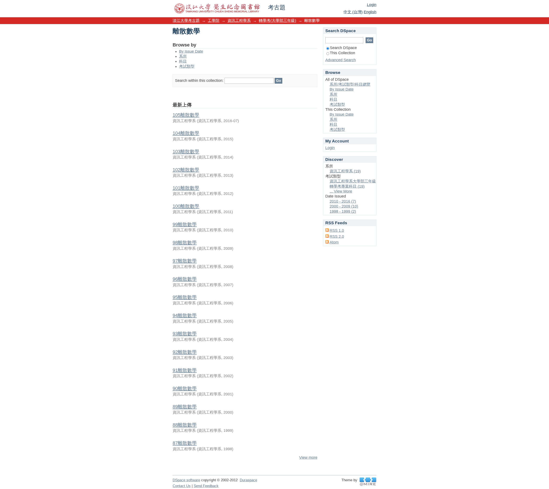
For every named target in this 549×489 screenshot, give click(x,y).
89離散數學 (185, 406)
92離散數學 (185, 352)
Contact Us (182, 486)
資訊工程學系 (239, 20)
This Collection (342, 53)
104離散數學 (186, 133)
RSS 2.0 (337, 236)
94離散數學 (185, 315)
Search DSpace (343, 48)
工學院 (213, 20)
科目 (183, 61)
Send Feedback (206, 486)
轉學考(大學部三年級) (277, 20)
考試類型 (187, 66)
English (370, 12)
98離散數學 (185, 242)
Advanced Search (340, 60)
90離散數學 (185, 388)
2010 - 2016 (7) (343, 201)
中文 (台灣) (353, 12)
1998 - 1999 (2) (343, 211)
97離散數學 (185, 260)
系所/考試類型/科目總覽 (350, 84)
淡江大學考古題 (186, 20)
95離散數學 (185, 297)
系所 (183, 56)
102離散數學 (186, 169)
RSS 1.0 (337, 230)
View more (308, 457)
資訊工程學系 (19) (345, 171)
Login (371, 5)
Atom (334, 242)
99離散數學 (185, 224)
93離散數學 (185, 333)
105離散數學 (186, 115)
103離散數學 (186, 151)
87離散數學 (185, 443)
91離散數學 (185, 370)
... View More (341, 191)
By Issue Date (191, 51)
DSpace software (186, 480)
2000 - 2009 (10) (344, 206)
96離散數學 (185, 279)
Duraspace (248, 480)
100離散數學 (186, 206)
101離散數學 (186, 188)
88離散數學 (185, 425)
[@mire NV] (367, 482)
